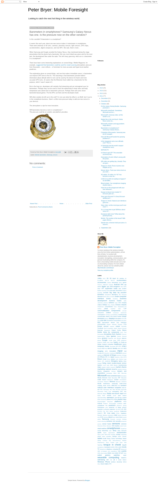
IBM (109, 348)
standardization (121, 432)
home (107, 346)
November (104, 101)
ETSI (125, 324)
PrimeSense (101, 407)
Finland (114, 330)
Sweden (114, 436)
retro (99, 417)
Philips (124, 399)
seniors (99, 424)
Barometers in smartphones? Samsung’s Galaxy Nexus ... (110, 128)
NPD (125, 393)
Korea (108, 359)
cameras (111, 302)
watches (117, 455)
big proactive (122, 292)
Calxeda (105, 302)
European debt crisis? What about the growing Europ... (113, 214)
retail (115, 415)
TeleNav (124, 440)
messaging (109, 373)
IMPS (106, 351)
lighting (120, 361)
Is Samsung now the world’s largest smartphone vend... (112, 146)
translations (101, 447)
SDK (114, 421)
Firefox (119, 330)
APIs (122, 284)
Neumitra (118, 389)
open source (122, 395)
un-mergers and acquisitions (109, 451)
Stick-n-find (107, 434)
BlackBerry (115, 294)
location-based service (119, 363)
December (104, 98)
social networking (103, 430)
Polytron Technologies (109, 403)
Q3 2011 (123, 409)
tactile (104, 438)
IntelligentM (101, 353)
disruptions (118, 318)
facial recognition (108, 328)
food (121, 332)
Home (61, 203)
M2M (111, 365)
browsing (115, 298)
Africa (120, 282)
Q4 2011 (106, 411)
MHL (119, 373)
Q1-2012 (118, 409)
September (104, 228)
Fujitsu (108, 336)
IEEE (119, 348)
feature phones (122, 328)
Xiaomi (102, 464)
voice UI (117, 453)
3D (107, 278)
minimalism (123, 375)
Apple (104, 286)
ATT (103, 288)
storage (113, 434)
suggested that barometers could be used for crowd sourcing (56, 65)
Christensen (101, 306)
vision (109, 453)
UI (119, 449)
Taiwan (124, 438)
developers (101, 318)
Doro (99, 320)
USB (99, 453)
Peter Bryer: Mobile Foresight (58, 9)
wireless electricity (116, 462)
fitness (124, 330)
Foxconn (124, 334)
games (113, 336)
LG (103, 361)
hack (108, 342)
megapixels (106, 371)
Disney (106, 318)
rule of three (119, 417)
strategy (118, 434)
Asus (99, 288)
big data (113, 292)
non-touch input (117, 393)
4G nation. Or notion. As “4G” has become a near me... (111, 175)
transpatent (107, 447)
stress (99, 436)
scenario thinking (121, 419)
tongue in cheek (112, 444)
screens (109, 421)
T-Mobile (124, 436)
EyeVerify (123, 326)
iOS (99, 357)
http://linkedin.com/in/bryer (106, 268)
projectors (112, 409)
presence (119, 405)
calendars (100, 302)
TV (98, 449)
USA (119, 451)
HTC (119, 346)
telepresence (101, 442)
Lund (104, 365)
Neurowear (100, 391)
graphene (123, 340)
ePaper (109, 324)
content (108, 312)
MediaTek (114, 369)
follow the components (111, 332)
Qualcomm (123, 411)
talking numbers (102, 440)
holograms (101, 346)
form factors (116, 334)
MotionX (106, 381)
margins (104, 367)
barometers (43, 155)
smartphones (113, 428)
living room (106, 363)
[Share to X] (73, 152)
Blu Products (123, 294)
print (106, 407)
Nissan (104, 393)
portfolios (119, 403)
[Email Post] (65, 152)
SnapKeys (123, 428)
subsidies (108, 436)
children (100, 304)
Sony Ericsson (122, 430)
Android (37, 155)
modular (116, 379)
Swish (119, 436)
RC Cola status (109, 413)
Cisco (115, 306)
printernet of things (115, 407)
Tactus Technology (116, 438)
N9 (119, 385)
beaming (100, 292)
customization (101, 316)
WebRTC (123, 457)
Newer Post (33, 203)
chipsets (123, 305)
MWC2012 (114, 385)
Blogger (87, 480)
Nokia (109, 393)
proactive (100, 409)
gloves (99, 340)
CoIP (125, 308)
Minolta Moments (102, 377)
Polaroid (100, 403)
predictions (112, 405)
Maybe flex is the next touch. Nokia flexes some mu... (112, 120)
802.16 (107, 280)
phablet (120, 399)
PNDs (124, 401)
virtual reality (103, 453)
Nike (125, 391)
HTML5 (124, 346)
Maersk (116, 365)
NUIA (103, 395)
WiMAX (124, 460)
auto (120, 288)
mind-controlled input (113, 376)
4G (125, 278)
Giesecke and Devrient (114, 338)
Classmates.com (122, 306)
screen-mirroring (102, 421)
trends (124, 447)
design (124, 316)
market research (110, 367)
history (124, 344)
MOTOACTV (105, 150)
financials (100, 330)
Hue (106, 348)
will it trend (117, 460)
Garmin (119, 336)
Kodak (104, 359)
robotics (106, 417)
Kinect (100, 359)
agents (124, 282)
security (118, 421)
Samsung (49, 155)
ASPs (124, 286)
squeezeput (111, 432)
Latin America (119, 359)
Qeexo (111, 411)
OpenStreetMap (102, 397)
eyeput (118, 326)
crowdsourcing (122, 314)
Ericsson (120, 324)
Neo (111, 389)
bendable (105, 292)
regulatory (123, 413)
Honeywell (112, 346)
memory (113, 371)
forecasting (100, 334)
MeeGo (100, 371)
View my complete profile (105, 270)
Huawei (99, 348)
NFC (121, 391)
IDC (111, 348)
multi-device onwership (110, 383)
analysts (111, 284)
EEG (99, 322)
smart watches (102, 428)
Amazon (100, 284)
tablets (100, 438)
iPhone (102, 357)
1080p (100, 278)
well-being (101, 460)
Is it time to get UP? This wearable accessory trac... (111, 153)
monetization (123, 379)
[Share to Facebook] (75, 152)
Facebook (100, 328)
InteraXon (106, 353)
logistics (100, 365)
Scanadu (112, 419)
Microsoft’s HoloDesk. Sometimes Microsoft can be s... (111, 111)
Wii (111, 460)
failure (115, 328)
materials (108, 369)
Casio (116, 302)
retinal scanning (122, 415)
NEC (101, 389)
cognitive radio (116, 308)
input (120, 351)
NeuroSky (123, 389)
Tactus (109, 438)
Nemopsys (106, 389)
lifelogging (114, 361)
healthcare (118, 344)
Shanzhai (100, 426)
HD (119, 342)
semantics (123, 421)
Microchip (123, 373)
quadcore (116, 411)
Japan (112, 357)
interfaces (119, 353)
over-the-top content (120, 397)
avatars (124, 288)
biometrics (101, 294)
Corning (107, 314)
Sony (114, 430)
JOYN (124, 357)
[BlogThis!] (71, 152)
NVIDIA (109, 395)
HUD (103, 348)
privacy (124, 407)
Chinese (118, 305)
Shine (104, 426)
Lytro (108, 365)
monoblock (100, 381)
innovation (112, 351)
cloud (106, 308)
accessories (102, 282)
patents (109, 399)
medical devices (122, 369)
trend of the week (116, 447)
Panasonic (103, 399)
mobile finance (102, 379)
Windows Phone (104, 462)
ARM (111, 286)
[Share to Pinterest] (78, 152)
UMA (99, 451)
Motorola (112, 381)
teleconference (117, 440)
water (124, 455)
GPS (118, 340)
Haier (111, 342)
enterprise (123, 322)
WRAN (124, 462)
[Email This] (69, 152)
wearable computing (108, 457)
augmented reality (111, 288)
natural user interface (106, 387)
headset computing (107, 344)
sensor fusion (106, 424)
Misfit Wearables (112, 377)
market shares (121, 367)
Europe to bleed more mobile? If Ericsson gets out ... (111, 193)
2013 (101, 90)
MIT (119, 377)
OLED (114, 395)
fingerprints (107, 330)
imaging (100, 351)
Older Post (88, 203)
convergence (101, 314)
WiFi (107, 460)
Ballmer (99, 290)
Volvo (125, 453)
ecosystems (117, 320)
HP (117, 346)
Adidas (109, 282)
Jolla (121, 357)
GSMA (104, 342)
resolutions (110, 415)
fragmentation (101, 336)
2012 (101, 93)
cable (125, 300)
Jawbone (117, 357)
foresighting (107, 334)
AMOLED (105, 284)
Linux (124, 361)
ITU (109, 357)
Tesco (107, 442)
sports (99, 432)
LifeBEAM (107, 361)
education (123, 320)
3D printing (120, 278)
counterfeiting (114, 314)
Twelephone (103, 449)
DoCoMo (124, 318)
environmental (101, 324)
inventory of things (121, 355)
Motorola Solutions (121, 381)
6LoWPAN (100, 280)
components (115, 310)
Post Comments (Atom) (45, 207)
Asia (122, 286)
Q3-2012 (100, 411)
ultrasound (123, 449)
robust (110, 417)
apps (108, 286)
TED (110, 440)
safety (99, 419)
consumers (101, 312)
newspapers (115, 391)
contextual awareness (119, 312)
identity (115, 348)
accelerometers (121, 280)
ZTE (110, 464)
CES (119, 302)
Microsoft (102, 375)
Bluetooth (100, 296)
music (104, 385)
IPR (106, 357)
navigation (118, 387)
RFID (101, 417)
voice (113, 453)
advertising (115, 282)
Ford (125, 332)
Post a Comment (37, 167)
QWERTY (100, 413)
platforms (118, 401)
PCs (112, 399)
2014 (101, 88)
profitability (106, 409)
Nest (114, 389)
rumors (124, 417)
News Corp (107, 391)
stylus (103, 436)
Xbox (99, 464)
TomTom (100, 445)
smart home (123, 426)
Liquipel (100, 363)
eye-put (106, 326)
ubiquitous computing (112, 449)
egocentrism (105, 322)
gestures (104, 338)
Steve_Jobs (101, 434)
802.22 (113, 280)
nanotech (123, 385)
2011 (101, 96)
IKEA (125, 348)
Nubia (99, 395)
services (123, 424)
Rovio (113, 417)
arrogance (116, 286)
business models (115, 301)
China (104, 305)
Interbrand (112, 353)
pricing (124, 405)
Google (104, 340)
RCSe (117, 413)
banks (108, 290)
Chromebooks (109, 306)
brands (108, 298)
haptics (116, 342)
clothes (99, 308)
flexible (100, 332)
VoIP (122, 453)
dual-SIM (103, 320)
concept (124, 310)
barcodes (112, 290)
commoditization (103, 310)
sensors (55, 155)
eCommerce (110, 320)
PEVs (115, 399)
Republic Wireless (102, 415)
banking (104, 290)
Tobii (125, 442)
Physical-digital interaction (105, 401)
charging (124, 302)
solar (110, 430)
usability (123, 451)
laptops (113, 359)
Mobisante (110, 379)
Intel (125, 351)
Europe (100, 326)
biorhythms (108, 294)
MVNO (109, 385)
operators (110, 397)
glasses (124, 338)
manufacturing (122, 365)
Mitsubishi (123, 377)
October (104, 104)
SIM (113, 426)
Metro (114, 373)
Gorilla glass (112, 340)
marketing (101, 369)
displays (112, 318)
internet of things (110, 355)
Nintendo (100, 393)
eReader (114, 324)
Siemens (109, 426)
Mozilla (99, 383)
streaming (123, 434)
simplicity (117, 426)
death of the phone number (114, 316)
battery (124, 290)
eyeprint (112, 326)
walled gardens (104, 455)
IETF (122, 348)
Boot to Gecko (111, 296)
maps (99, 367)
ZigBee (107, 464)
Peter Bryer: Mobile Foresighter (110, 247)
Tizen (121, 442)
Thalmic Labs (114, 442)
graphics (100, 342)
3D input (113, 278)
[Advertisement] (61, 185)
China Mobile (111, 304)
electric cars (115, 322)
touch (124, 445)
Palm (99, 399)
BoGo (104, 296)
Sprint (104, 432)
